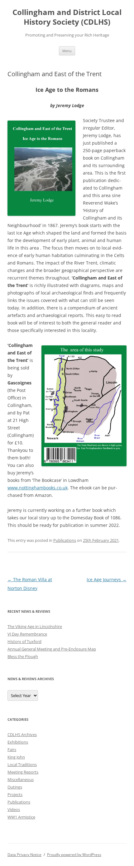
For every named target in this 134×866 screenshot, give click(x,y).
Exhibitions (17, 742)
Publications (64, 540)
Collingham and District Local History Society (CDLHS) (67, 17)
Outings (14, 787)
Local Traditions (22, 764)
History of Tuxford (24, 641)
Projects (14, 794)
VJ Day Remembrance (27, 634)
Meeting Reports (22, 772)
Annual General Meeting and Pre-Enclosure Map (51, 649)
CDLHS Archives (22, 734)
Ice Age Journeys (107, 579)
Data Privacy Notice (24, 854)
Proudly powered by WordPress (74, 854)
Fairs (11, 749)
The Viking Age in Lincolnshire (34, 626)
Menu (67, 50)
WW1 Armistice (21, 817)
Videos (13, 809)
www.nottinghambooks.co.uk (37, 488)
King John (16, 757)
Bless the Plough (22, 656)
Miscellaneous (20, 779)
